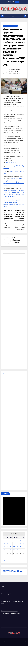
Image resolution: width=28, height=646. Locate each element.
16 (23, 547)
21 (17, 550)
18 (7, 550)
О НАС (3, 586)
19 (11, 550)
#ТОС (18, 73)
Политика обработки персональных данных (13, 594)
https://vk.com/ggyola (11, 162)
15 (20, 547)
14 (17, 547)
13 (14, 547)
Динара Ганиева (15, 69)
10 (4, 547)
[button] (22, 15)
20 (14, 550)
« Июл (4, 561)
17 (4, 550)
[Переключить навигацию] (13, 15)
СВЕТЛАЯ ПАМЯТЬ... (12, 571)
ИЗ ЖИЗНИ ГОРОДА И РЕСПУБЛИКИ (10, 25)
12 (11, 547)
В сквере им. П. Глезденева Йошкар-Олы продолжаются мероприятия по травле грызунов (8, 219)
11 (7, 547)
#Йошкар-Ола (13, 73)
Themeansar (14, 643)
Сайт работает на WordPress (9, 641)
